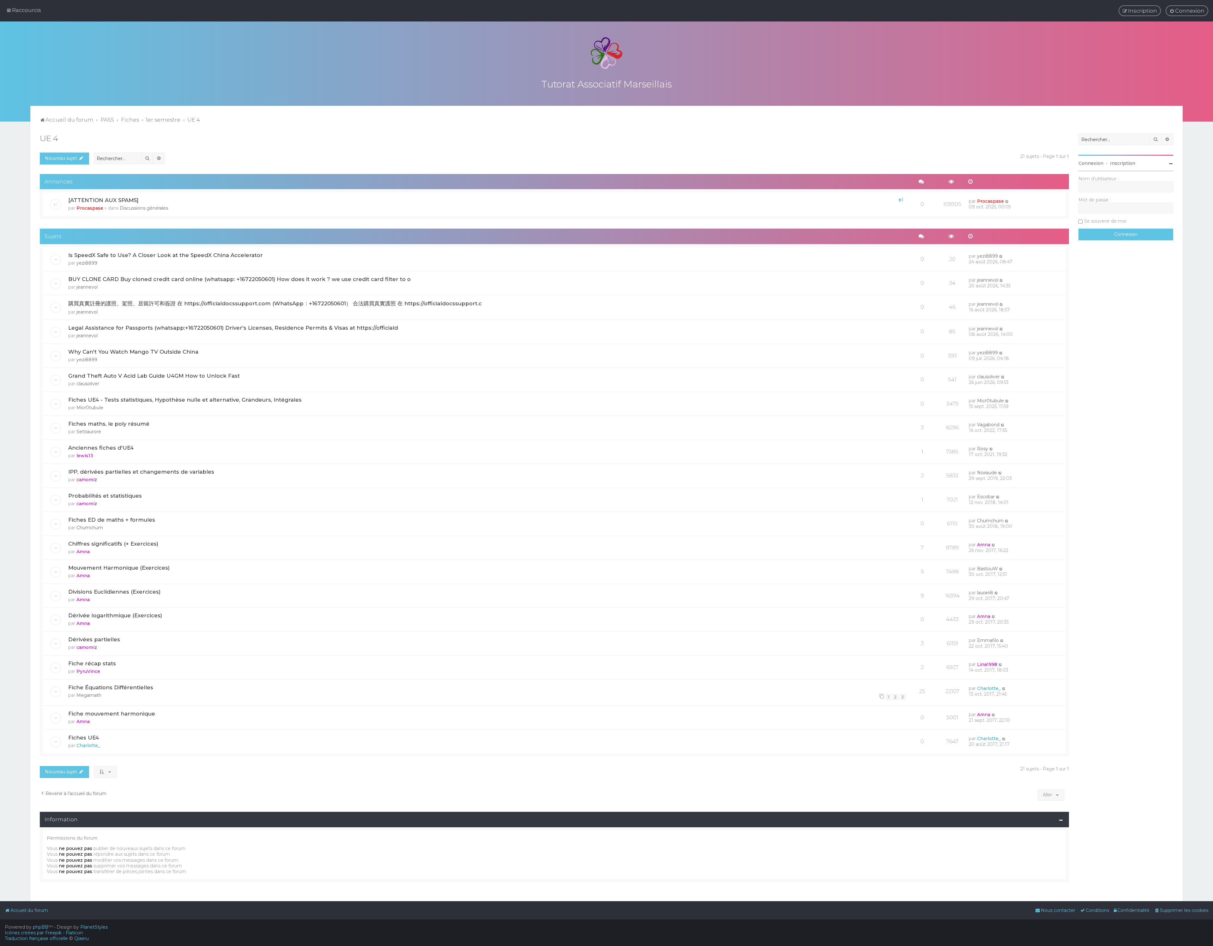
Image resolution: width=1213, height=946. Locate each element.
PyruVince (88, 671)
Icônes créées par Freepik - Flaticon (44, 933)
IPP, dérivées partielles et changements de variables (141, 472)
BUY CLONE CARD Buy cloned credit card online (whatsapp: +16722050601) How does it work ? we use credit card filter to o (239, 279)
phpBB (40, 927)
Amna (83, 551)
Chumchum (89, 527)
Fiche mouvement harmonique (111, 713)
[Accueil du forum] (606, 53)
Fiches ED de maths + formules (111, 520)
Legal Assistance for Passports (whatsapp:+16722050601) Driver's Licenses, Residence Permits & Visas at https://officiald (233, 328)
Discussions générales (144, 208)
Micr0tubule (89, 407)
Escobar (986, 497)
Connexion (1090, 163)
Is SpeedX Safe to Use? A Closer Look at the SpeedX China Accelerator (165, 255)
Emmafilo (988, 640)
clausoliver (87, 383)
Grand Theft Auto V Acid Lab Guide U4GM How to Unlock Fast (154, 376)
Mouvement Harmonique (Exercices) (119, 568)
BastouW (987, 569)
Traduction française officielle (36, 938)
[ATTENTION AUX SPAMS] (103, 200)
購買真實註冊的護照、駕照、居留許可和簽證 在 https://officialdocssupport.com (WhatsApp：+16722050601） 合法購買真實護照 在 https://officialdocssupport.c (275, 303)
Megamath (88, 695)
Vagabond (988, 425)
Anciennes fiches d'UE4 (101, 448)
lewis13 (84, 455)
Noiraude (987, 473)
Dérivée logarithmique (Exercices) (115, 615)
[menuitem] (1187, 10)
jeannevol (87, 287)
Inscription (1122, 163)
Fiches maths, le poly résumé (108, 424)
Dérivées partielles (94, 639)
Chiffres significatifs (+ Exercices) (113, 544)
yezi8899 (86, 263)
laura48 (985, 593)
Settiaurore (88, 431)
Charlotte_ (989, 688)
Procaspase (89, 208)
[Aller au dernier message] (1007, 201)
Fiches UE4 (83, 737)
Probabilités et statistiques (105, 496)
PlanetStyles (94, 927)
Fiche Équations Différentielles (110, 687)
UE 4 (49, 138)
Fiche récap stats (92, 663)
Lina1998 (987, 664)
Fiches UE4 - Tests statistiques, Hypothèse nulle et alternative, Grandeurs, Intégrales (185, 400)
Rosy (982, 449)
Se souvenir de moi (1105, 221)
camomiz (86, 479)
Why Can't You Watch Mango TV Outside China (133, 352)
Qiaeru (81, 938)
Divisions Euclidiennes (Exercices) (114, 592)
